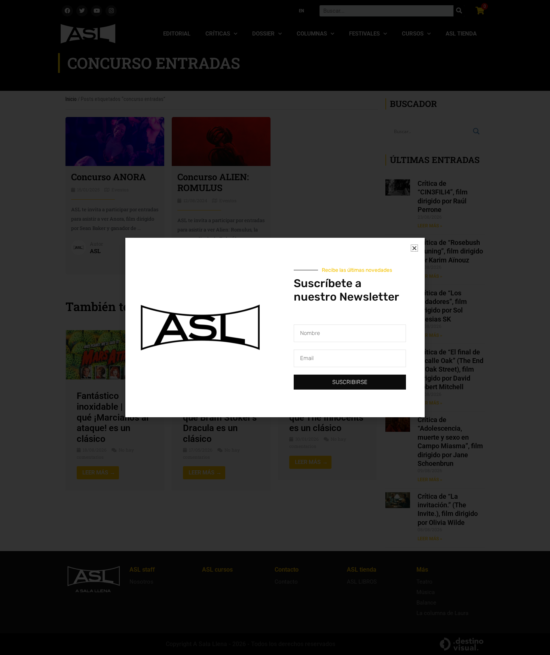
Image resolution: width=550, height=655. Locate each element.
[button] (414, 248)
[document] (275, 327)
